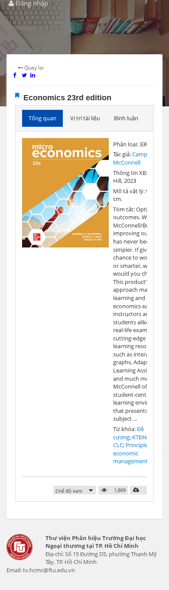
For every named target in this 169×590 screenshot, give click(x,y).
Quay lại (33, 67)
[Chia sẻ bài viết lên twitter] (26, 75)
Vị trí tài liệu (85, 118)
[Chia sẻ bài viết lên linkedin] (34, 75)
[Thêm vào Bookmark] (17, 95)
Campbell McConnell (134, 158)
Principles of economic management (135, 453)
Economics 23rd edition (67, 97)
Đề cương (128, 433)
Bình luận (126, 118)
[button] (74, 490)
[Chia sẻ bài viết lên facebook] (17, 75)
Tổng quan (42, 118)
